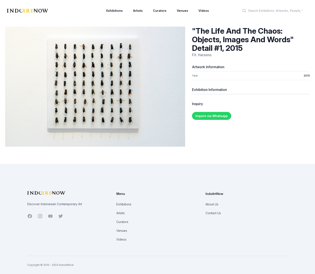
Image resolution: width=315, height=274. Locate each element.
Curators (159, 10)
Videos (203, 10)
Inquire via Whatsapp (211, 116)
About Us (212, 204)
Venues (182, 10)
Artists (138, 10)
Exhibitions (114, 10)
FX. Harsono (202, 55)
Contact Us (213, 213)
